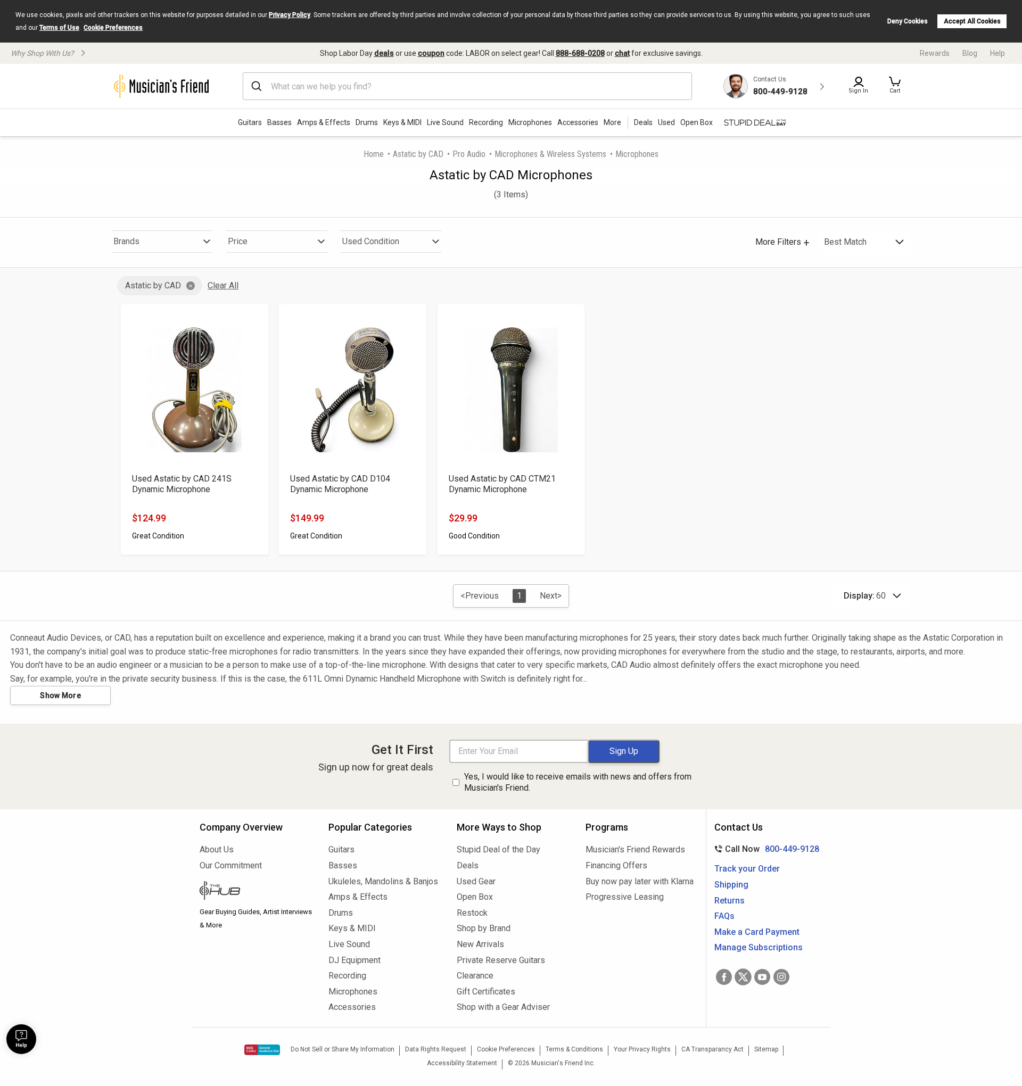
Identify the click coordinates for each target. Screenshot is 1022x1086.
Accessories (577, 122)
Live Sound (445, 122)
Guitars (250, 122)
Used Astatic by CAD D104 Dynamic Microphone (340, 484)
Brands (126, 241)
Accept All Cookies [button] (972, 21)
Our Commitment (231, 865)
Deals (468, 865)
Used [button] (666, 122)
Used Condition (370, 241)
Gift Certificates (486, 991)
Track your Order (747, 869)
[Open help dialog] (21, 1039)
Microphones (530, 122)
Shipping (731, 885)
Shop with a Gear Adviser (503, 1007)
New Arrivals (480, 944)
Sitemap (766, 1049)
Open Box (475, 897)
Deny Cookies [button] (907, 21)
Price (238, 241)
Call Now (764, 849)
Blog (969, 53)
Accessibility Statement (462, 1063)
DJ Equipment (354, 960)
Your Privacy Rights (642, 1049)
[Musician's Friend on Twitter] (743, 976)
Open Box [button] (696, 122)
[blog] (256, 891)
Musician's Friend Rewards (635, 849)
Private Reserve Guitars (501, 960)
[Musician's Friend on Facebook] (723, 976)
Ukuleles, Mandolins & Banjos (383, 881)
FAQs (724, 916)
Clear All (223, 285)
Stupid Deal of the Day (498, 849)
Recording (486, 122)
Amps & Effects (323, 122)
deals (384, 53)
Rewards (935, 53)
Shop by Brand (483, 928)
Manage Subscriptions (758, 947)
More (612, 122)
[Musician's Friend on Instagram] (781, 976)
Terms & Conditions (574, 1049)
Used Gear (476, 881)
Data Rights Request (435, 1049)
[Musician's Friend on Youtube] (762, 976)
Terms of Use (59, 27)
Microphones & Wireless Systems (550, 154)
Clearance (475, 976)
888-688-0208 (580, 53)
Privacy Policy (289, 15)
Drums (367, 122)
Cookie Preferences (113, 27)
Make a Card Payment (757, 932)
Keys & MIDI (402, 122)
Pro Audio (468, 154)
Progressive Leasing (625, 897)
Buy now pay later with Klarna (640, 881)
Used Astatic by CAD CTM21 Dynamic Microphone (502, 484)
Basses (279, 122)
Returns (729, 901)
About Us (217, 849)
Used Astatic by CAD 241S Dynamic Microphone (182, 484)
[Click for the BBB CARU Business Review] (262, 1049)
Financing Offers (616, 865)
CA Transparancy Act (712, 1049)
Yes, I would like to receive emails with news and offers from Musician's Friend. (577, 782)
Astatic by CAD (418, 154)
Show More (60, 695)
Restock (472, 913)
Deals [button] (643, 122)
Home (374, 154)
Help (997, 53)
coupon (431, 53)
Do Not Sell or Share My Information (342, 1049)
